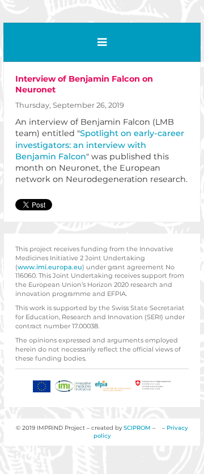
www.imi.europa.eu (50, 267)
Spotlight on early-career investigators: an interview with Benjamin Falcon (99, 144)
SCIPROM (137, 427)
